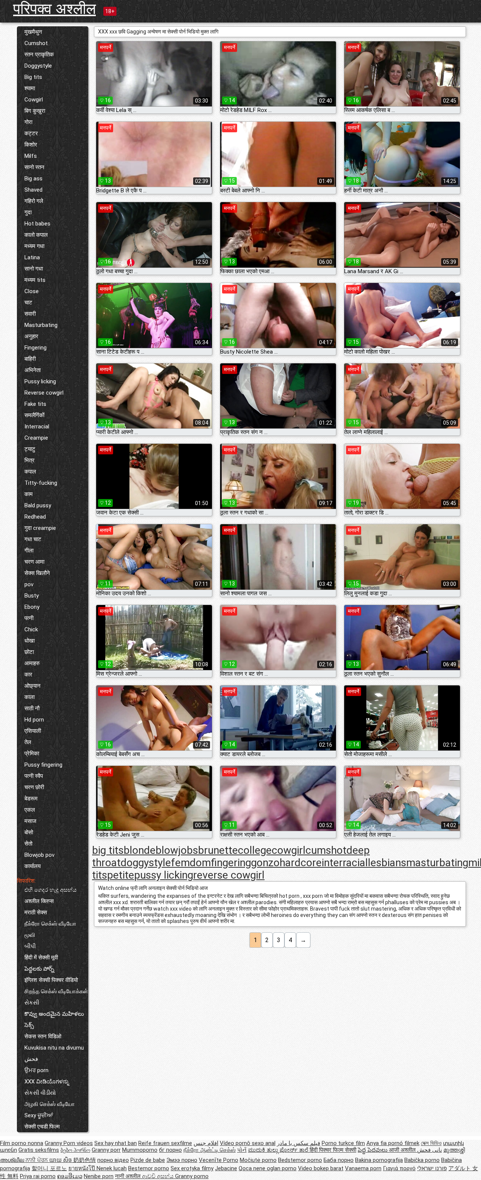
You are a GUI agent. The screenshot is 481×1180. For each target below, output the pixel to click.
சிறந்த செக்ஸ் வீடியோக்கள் (56, 991)
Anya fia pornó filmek (392, 1143)
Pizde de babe (147, 1160)
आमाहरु (31, 663)
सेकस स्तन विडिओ (42, 1036)
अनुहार (31, 336)
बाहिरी (30, 359)
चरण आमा (34, 561)
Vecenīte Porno (218, 1160)
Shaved (33, 189)
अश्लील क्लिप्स (39, 901)
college (255, 850)
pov (28, 584)
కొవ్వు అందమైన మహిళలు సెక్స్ (54, 1020)
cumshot (326, 850)
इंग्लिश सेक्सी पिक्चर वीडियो (51, 980)
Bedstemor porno (300, 1160)
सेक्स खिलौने (37, 573)
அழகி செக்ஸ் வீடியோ (49, 1104)
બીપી (30, 946)
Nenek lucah (112, 1168)
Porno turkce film (343, 1143)
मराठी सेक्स (35, 912)
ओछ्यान (32, 685)
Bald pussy (37, 505)
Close (31, 291)
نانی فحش (429, 1150)
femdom (191, 862)
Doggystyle (38, 65)
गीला (28, 550)
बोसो (28, 832)
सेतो (28, 843)
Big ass (33, 178)
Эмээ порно (181, 1160)
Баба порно (339, 1160)
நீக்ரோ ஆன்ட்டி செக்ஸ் (209, 1150)
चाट (28, 302)
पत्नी (28, 618)
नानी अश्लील (128, 1176)
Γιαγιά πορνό (399, 1168)
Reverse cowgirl (44, 392)
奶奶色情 (84, 1160)
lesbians (387, 862)
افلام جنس (206, 1143)
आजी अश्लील (403, 1150)
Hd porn (34, 719)
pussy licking (163, 875)
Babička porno (422, 1160)
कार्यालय (32, 866)
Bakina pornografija (379, 1160)
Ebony (31, 607)
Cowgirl (33, 99)
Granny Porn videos (69, 1143)
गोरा (28, 122)
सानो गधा (33, 268)
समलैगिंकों (34, 415)
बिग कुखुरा (34, 110)
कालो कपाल (36, 234)
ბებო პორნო (75, 1150)
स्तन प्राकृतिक (39, 54)
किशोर (30, 144)
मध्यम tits (34, 280)
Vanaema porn (363, 1168)
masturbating (437, 862)
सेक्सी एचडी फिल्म (42, 1126)
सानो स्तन (34, 167)
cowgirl (289, 850)
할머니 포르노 (49, 1168)
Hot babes (37, 223)
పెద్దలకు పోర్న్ (39, 968)
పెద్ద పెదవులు (373, 1150)
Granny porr (106, 1150)
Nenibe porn (98, 1176)
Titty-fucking (40, 483)
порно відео (113, 1160)
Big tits (33, 77)
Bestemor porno (148, 1168)
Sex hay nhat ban (115, 1143)
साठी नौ (31, 708)
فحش (31, 1059)
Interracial (36, 426)
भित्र (29, 460)
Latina (32, 257)
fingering (231, 862)
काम (28, 494)
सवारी (30, 313)
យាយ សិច (61, 1160)
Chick (31, 629)
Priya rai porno (38, 1176)
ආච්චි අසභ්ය (158, 1176)
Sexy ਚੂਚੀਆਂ (38, 1115)
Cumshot (36, 43)
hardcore (301, 862)
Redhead (35, 516)
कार (28, 674)
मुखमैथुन (33, 32)
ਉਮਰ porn (36, 1070)
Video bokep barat (320, 1168)
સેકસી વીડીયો (40, 1092)
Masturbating (40, 325)
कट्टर (31, 133)
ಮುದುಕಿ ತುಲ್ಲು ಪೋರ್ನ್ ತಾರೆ (279, 1150)
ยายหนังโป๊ (82, 1168)
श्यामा (29, 88)
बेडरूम (31, 798)
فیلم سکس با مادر (298, 1143)
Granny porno (192, 1176)
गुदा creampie (40, 528)
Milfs (30, 156)
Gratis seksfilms (38, 1150)
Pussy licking (40, 381)
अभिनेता (32, 370)
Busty (31, 595)
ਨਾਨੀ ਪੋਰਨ (37, 1160)
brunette (218, 850)
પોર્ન (242, 1150)
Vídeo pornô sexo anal (247, 1143)
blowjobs (177, 850)
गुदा (28, 212)
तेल (27, 742)
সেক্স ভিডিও (431, 1143)
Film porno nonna (21, 1143)
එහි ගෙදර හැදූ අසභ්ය (50, 890)
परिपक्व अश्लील (54, 9)
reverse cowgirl (229, 875)
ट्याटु (29, 449)
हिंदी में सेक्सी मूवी (41, 957)
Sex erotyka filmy (192, 1168)
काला (29, 697)
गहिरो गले (33, 201)
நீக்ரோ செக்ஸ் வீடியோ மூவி (50, 929)
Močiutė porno (258, 1160)
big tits (108, 850)
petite (120, 875)
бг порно (170, 1150)
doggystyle (146, 862)
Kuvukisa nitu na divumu (54, 1047)
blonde (140, 850)
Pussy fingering (43, 764)
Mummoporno (139, 1150)
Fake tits (35, 404)
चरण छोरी (34, 787)
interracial (345, 862)
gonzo (265, 862)
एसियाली (32, 731)
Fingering (35, 347)
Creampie (36, 437)
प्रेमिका (31, 753)
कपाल (30, 471)
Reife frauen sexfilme (165, 1143)
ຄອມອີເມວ (69, 1176)
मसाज (30, 821)
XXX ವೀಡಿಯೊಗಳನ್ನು (46, 1081)
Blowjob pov (39, 855)
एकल (29, 809)
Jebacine (226, 1168)
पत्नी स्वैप (33, 776)
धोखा (29, 640)
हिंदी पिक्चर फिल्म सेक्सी (333, 1150)
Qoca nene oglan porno (267, 1168)
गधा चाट (32, 539)
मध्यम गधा (34, 246)
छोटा (29, 652)
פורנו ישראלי (432, 1168)
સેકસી (31, 1002)
